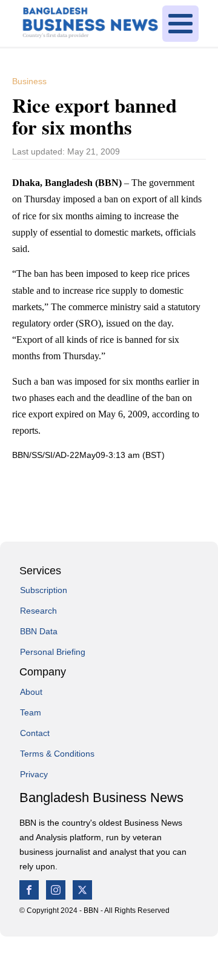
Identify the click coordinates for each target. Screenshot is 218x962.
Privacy (34, 774)
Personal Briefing (52, 652)
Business (29, 81)
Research (38, 610)
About (31, 692)
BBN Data (39, 631)
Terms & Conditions (57, 753)
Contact (35, 733)
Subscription (43, 590)
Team (30, 712)
